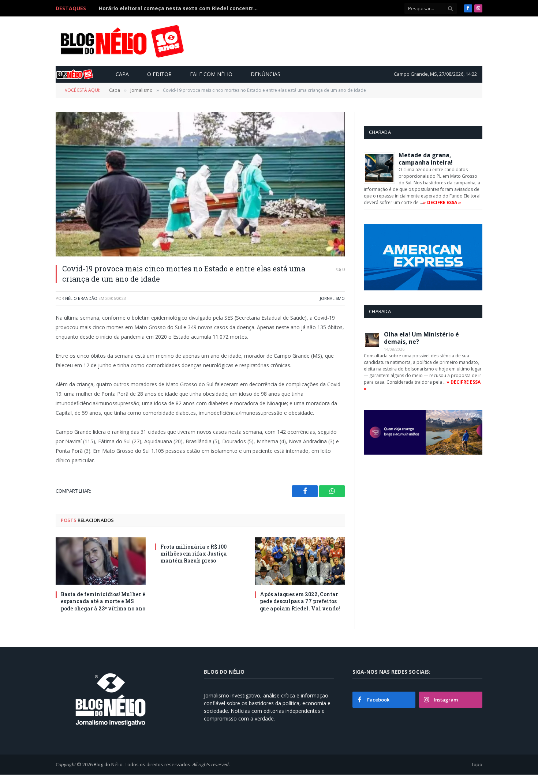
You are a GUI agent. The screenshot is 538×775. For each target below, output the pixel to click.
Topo (476, 764)
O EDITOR (159, 74)
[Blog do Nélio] (121, 41)
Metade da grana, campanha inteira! (426, 158)
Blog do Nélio (108, 764)
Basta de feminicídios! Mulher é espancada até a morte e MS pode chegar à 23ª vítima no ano (103, 601)
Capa (122, 74)
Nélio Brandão (81, 298)
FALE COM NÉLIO (211, 74)
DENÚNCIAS (265, 74)
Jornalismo (332, 298)
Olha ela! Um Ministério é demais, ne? (421, 338)
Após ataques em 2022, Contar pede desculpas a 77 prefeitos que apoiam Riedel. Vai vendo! (300, 601)
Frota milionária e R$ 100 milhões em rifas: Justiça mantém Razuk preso (193, 553)
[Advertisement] (347, 41)
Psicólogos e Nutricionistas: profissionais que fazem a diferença (181, 8)
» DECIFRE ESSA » (442, 202)
